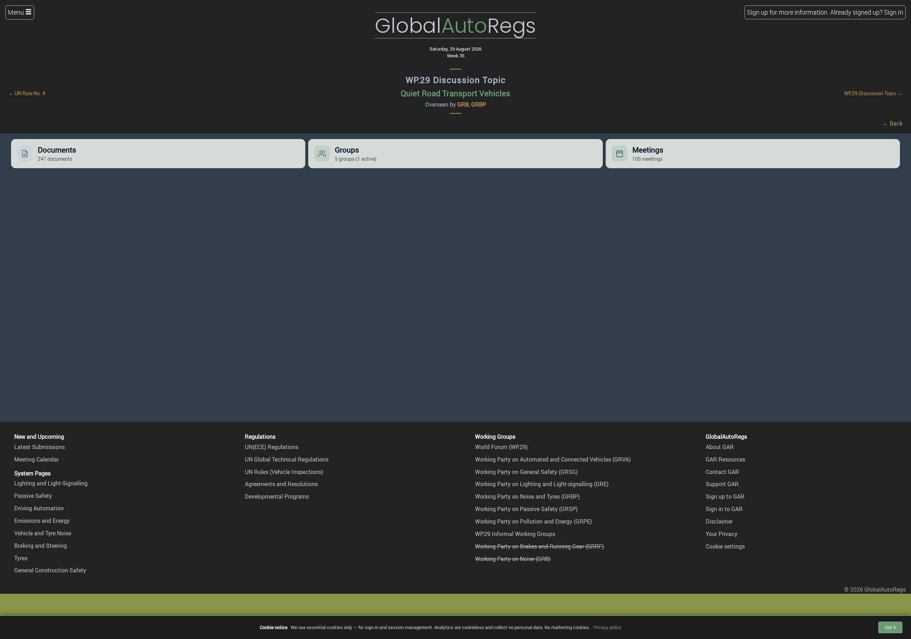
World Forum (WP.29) (501, 447)
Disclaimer (719, 521)
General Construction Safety (50, 570)
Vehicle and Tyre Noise (42, 533)
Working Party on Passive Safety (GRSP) (526, 509)
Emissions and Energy (42, 521)
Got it (890, 627)
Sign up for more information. (788, 12)
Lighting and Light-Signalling (51, 483)
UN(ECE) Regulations (271, 447)
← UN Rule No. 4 (27, 93)
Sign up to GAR (725, 496)
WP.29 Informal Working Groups (515, 534)
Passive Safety (33, 496)
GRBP (478, 104)
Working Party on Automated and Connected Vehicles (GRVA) (553, 459)
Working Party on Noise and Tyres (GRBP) (527, 496)
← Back (892, 123)
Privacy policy (607, 627)
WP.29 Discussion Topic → (873, 93)
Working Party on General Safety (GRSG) (526, 472)
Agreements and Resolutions (281, 484)
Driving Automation (39, 508)
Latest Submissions (39, 447)
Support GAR (722, 484)
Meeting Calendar (36, 459)
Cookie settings (725, 546)
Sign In (893, 12)
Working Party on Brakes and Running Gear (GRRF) (539, 546)
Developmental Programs (277, 496)
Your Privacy (721, 534)
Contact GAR (722, 472)
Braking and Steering (40, 546)
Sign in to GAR (724, 509)
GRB (463, 104)
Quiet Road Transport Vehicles (455, 93)
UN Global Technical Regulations (286, 459)
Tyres (20, 558)
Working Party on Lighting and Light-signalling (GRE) (542, 484)
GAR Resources (725, 459)
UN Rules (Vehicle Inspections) (284, 472)
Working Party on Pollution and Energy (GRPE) (533, 521)
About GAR (720, 447)
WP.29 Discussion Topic (456, 80)
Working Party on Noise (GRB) (513, 559)
